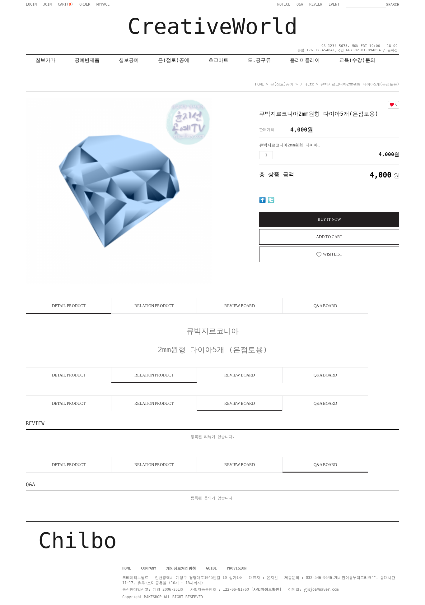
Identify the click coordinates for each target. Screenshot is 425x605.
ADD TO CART (329, 236)
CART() (65, 4)
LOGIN (31, 4)
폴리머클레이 (305, 60)
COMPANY (148, 568)
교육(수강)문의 (357, 60)
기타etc (307, 84)
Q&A (300, 4)
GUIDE (211, 568)
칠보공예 (129, 60)
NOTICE (283, 4)
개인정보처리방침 (181, 568)
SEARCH (392, 4)
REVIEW (315, 4)
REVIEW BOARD (239, 305)
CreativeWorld (212, 26)
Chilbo (77, 540)
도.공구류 (259, 60)
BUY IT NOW (329, 219)
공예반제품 (87, 60)
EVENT (334, 4)
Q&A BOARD (325, 305)
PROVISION (236, 568)
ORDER (84, 4)
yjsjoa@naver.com (321, 589)
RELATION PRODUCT (154, 305)
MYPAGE (103, 4)
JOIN (47, 4)
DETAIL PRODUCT (69, 305)
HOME (259, 84)
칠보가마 (45, 60)
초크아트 (218, 60)
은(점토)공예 (173, 60)
